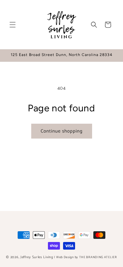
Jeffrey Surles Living (36, 257)
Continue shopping (62, 131)
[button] (13, 25)
